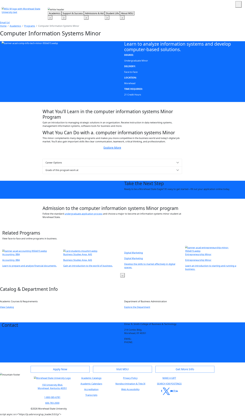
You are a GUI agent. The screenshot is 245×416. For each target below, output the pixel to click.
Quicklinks (196, 4)
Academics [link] (15, 25)
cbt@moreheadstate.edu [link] (145, 338)
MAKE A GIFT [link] (169, 378)
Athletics (228, 4)
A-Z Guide (214, 4)
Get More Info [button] (185, 369)
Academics (54, 13)
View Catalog (7, 307)
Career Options (54, 162)
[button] (122, 275)
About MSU (127, 13)
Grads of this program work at (62, 170)
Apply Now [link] (130, 194)
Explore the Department (137, 307)
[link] (124, 349)
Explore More (112, 147)
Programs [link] (29, 25)
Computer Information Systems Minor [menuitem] (58, 25)
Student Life (112, 13)
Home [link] (3, 25)
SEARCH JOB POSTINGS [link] (169, 383)
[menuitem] (3, 26)
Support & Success (73, 13)
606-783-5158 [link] (140, 342)
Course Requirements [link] (136, 100)
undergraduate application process (84, 213)
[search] (238, 4)
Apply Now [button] (60, 369)
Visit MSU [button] (122, 369)
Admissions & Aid (94, 13)
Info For (179, 4)
